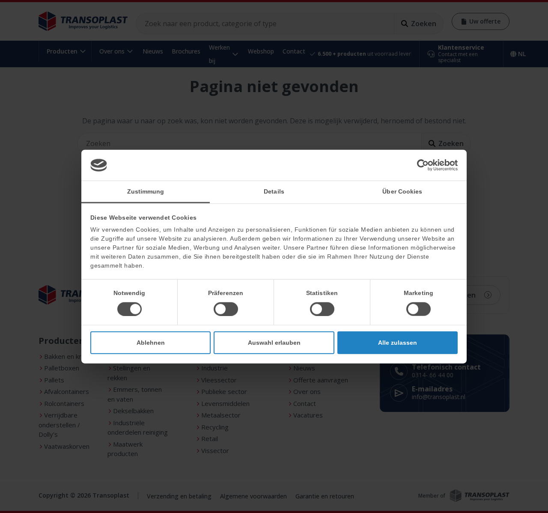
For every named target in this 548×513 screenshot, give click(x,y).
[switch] (226, 309)
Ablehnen (151, 342)
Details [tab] (274, 191)
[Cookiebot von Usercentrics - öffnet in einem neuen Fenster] (420, 165)
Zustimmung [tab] (145, 191)
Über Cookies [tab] (402, 191)
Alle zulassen (397, 342)
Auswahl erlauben (274, 342)
